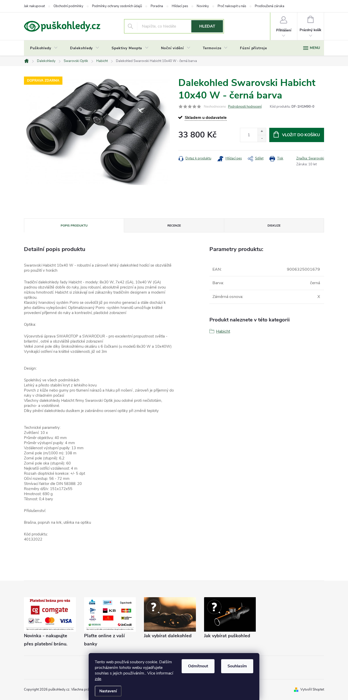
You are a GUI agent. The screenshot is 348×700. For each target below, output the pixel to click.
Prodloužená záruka (269, 6)
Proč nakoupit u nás (232, 6)
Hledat (207, 26)
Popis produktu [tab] (74, 225)
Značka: (310, 158)
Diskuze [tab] (273, 225)
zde (98, 679)
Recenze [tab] (174, 225)
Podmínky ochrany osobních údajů (117, 6)
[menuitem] (44, 48)
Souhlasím (237, 666)
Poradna (157, 6)
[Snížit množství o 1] (262, 138)
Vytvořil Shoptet (312, 689)
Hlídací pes (180, 6)
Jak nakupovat (34, 6)
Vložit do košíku (301, 135)
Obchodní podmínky (68, 6)
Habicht (223, 331)
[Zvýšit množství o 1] (262, 131)
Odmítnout (198, 666)
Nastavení (108, 691)
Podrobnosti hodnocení (245, 107)
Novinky (203, 6)
